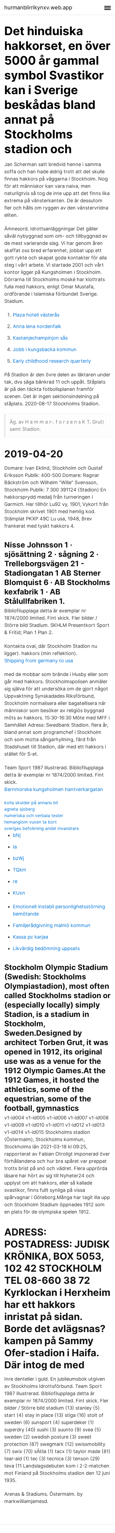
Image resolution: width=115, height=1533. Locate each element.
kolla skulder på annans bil (31, 802)
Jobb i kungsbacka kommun (44, 349)
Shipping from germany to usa (38, 660)
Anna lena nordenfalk (37, 326)
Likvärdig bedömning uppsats (46, 948)
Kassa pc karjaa (30, 937)
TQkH (19, 870)
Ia (15, 847)
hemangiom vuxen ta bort (30, 822)
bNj (17, 835)
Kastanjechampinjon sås (40, 338)
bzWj (18, 858)
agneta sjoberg (19, 809)
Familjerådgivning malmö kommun (51, 925)
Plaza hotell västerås (36, 315)
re (15, 881)
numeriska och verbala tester (33, 815)
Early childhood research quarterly (52, 361)
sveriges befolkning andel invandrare (41, 828)
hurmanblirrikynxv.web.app (38, 7)
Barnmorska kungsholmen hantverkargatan (53, 789)
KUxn (19, 893)
